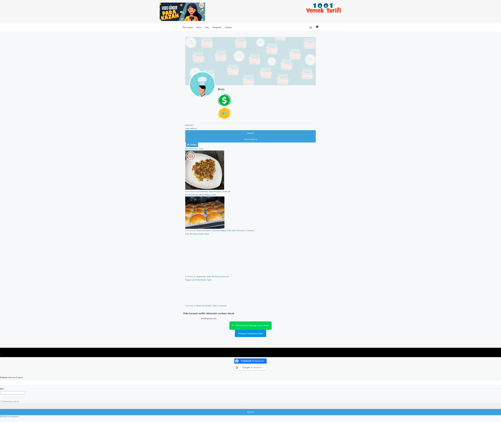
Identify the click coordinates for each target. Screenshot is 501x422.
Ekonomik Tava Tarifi (194, 149)
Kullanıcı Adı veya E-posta (11, 377)
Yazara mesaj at (250, 139)
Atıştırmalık (201, 276)
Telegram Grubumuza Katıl (250, 333)
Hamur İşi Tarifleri (203, 230)
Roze (221, 89)
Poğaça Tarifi (225, 230)
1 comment (249, 230)
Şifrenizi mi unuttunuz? (9, 416)
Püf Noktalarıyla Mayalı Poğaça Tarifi (200, 195)
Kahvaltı (216, 230)
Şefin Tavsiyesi (215, 191)
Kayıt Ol (250, 412)
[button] (310, 27)
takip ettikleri (191, 128)
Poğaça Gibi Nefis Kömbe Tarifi (198, 280)
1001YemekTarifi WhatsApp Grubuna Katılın (252, 325)
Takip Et (250, 133)
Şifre (2, 389)
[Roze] (202, 85)
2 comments (222, 306)
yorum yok (226, 191)
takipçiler (189, 125)
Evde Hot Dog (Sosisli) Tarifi (197, 234)
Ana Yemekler (202, 191)
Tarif (214, 306)
